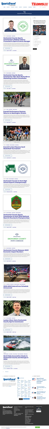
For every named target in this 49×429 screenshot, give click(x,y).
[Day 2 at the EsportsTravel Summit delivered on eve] (19, 392)
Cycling (7, 109)
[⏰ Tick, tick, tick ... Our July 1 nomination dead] (29, 388)
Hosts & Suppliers (11, 178)
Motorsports (12, 284)
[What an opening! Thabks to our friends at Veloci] (26, 396)
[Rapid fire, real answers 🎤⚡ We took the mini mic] (29, 392)
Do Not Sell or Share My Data (18, 413)
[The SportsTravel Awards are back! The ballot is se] (26, 381)
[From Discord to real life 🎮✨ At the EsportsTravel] (26, 392)
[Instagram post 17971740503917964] (22, 385)
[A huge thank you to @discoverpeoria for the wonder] (19, 396)
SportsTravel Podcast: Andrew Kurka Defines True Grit (41, 387)
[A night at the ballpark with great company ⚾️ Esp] (22, 392)
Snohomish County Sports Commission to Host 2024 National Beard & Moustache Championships (16, 216)
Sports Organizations (22, 284)
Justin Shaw (14, 50)
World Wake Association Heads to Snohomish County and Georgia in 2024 (15, 357)
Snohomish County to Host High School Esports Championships (15, 181)
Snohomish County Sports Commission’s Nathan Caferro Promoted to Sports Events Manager (16, 39)
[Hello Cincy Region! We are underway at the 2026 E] (29, 396)
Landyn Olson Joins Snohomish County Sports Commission (14, 321)
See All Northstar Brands (29, 423)
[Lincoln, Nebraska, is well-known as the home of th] (22, 381)
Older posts (6, 371)
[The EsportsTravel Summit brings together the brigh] (22, 396)
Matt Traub (14, 297)
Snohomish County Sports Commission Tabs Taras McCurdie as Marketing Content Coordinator (16, 76)
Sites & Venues (15, 109)
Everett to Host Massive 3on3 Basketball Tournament (14, 148)
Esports (7, 178)
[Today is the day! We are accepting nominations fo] (22, 388)
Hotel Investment (28, 421)
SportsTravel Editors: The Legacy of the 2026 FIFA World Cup (41, 392)
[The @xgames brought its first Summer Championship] (26, 385)
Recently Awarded (18, 212)
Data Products (27, 422)
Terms (15, 412)
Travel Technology (28, 419)
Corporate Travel (28, 420)
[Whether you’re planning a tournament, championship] (19, 381)
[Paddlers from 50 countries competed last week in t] (29, 381)
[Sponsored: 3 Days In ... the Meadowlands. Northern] (19, 388)
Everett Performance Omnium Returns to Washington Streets (14, 112)
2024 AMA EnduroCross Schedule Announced (15, 287)
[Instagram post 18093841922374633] (26, 388)
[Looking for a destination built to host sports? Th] (19, 385)
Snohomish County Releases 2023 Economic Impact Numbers (16, 251)
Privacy (15, 411)
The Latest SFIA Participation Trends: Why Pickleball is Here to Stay (41, 397)
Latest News (10, 109)
